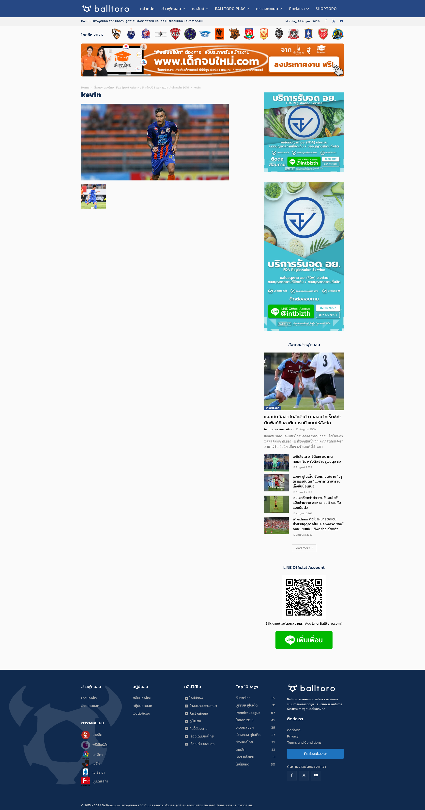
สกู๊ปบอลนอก (142, 705)
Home (85, 87)
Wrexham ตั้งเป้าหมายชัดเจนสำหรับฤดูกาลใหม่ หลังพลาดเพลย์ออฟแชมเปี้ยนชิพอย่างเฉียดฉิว (318, 524)
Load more (302, 548)
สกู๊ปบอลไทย (142, 698)
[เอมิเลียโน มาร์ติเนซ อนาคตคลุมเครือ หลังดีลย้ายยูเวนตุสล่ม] (276, 462)
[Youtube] (341, 21)
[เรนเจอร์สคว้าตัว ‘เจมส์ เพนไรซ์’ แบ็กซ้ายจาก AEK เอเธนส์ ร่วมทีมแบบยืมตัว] (276, 504)
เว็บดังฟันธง (141, 713)
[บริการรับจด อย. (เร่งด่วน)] (304, 170)
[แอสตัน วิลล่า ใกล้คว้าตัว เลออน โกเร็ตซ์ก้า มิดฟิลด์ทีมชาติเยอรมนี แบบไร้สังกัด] (304, 381)
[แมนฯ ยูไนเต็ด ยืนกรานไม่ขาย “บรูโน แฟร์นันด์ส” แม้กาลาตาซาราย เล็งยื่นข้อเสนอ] (276, 482)
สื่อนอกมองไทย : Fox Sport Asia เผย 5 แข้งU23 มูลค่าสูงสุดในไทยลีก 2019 (141, 87)
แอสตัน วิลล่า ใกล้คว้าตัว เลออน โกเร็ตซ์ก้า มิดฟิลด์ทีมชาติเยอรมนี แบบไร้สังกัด (303, 419)
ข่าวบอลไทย (89, 698)
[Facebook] (326, 21)
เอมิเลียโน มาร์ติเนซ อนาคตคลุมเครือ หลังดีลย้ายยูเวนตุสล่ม (317, 459)
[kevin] (155, 179)
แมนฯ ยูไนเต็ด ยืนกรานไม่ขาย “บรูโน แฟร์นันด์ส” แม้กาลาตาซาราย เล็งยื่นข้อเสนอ (317, 481)
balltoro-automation (278, 429)
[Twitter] (333, 21)
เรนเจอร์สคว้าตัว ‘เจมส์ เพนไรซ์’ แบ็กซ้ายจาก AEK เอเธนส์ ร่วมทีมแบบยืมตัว (317, 502)
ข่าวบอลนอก (272, 408)
